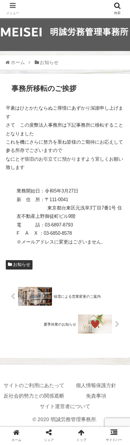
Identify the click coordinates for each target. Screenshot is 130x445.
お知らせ (21, 264)
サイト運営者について (65, 406)
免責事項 (96, 396)
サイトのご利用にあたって (34, 385)
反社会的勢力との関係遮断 (34, 396)
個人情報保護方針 (96, 385)
